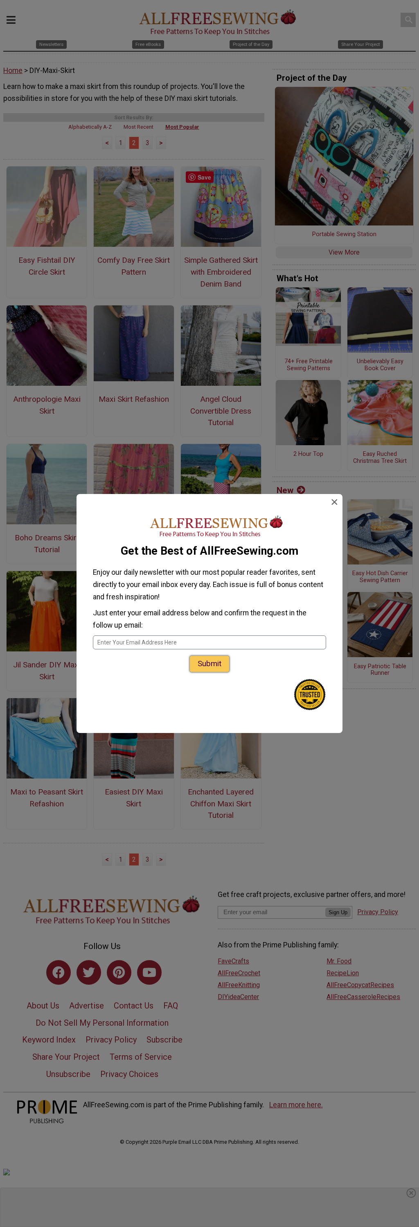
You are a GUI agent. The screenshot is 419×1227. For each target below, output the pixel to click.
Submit (209, 663)
